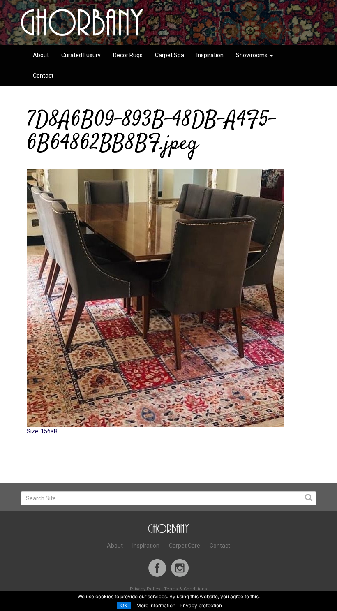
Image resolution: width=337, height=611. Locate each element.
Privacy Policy (145, 589)
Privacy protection (201, 605)
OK (123, 605)
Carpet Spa (169, 55)
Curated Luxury (81, 55)
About (41, 55)
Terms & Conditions (185, 589)
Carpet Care (184, 545)
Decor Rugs (128, 55)
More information (155, 605)
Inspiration (210, 55)
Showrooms (252, 55)
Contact (43, 75)
